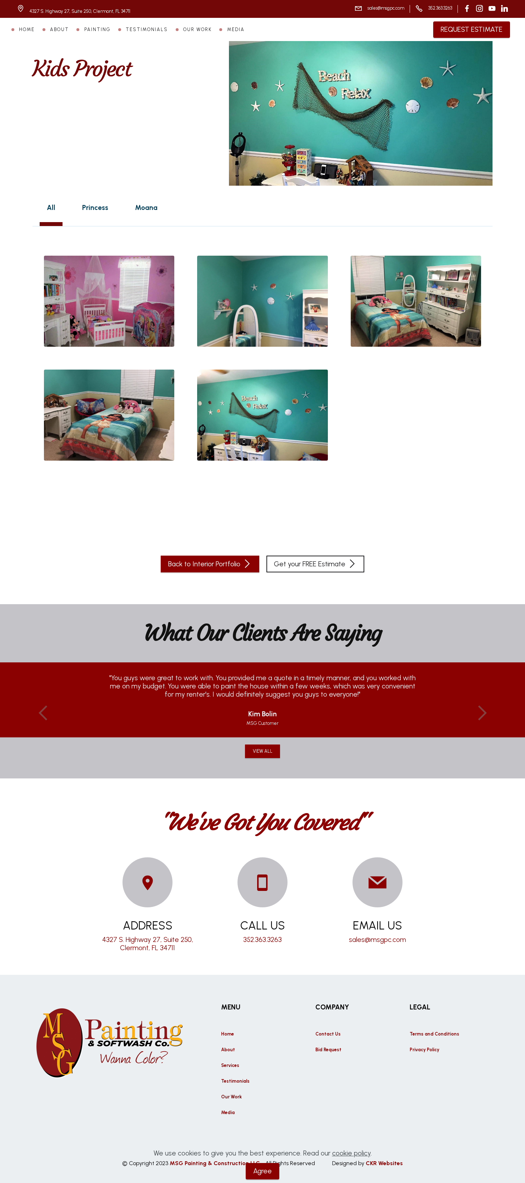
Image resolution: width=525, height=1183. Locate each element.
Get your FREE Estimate (309, 564)
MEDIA (236, 29)
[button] (43, 713)
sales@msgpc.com (386, 8)
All (51, 208)
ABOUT (59, 29)
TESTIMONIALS (147, 29)
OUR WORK (197, 29)
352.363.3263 (440, 8)
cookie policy (351, 1153)
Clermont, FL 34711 (147, 948)
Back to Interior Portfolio (204, 564)
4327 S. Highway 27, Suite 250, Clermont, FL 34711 (80, 11)
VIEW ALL (262, 751)
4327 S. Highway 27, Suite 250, (147, 940)
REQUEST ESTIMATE (471, 29)
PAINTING (97, 29)
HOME (27, 29)
